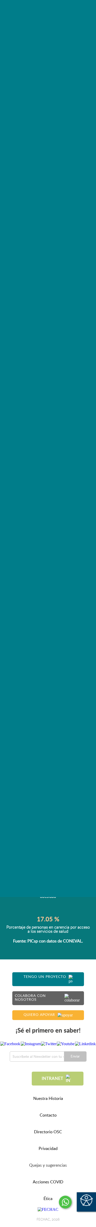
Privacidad (48, 1149)
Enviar (75, 1056)
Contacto (48, 1115)
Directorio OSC (48, 1132)
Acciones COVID (48, 1182)
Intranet (52, 1079)
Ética (48, 1199)
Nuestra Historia (48, 1099)
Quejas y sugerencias (48, 1165)
